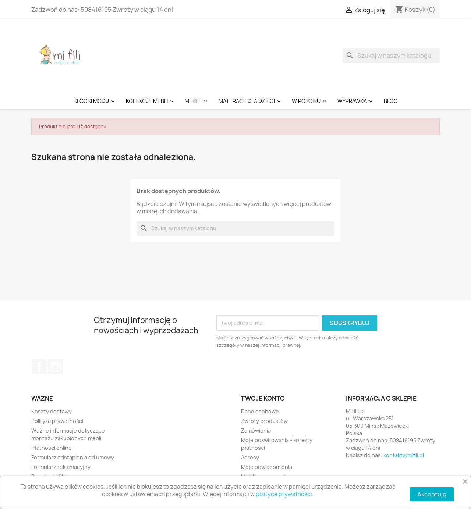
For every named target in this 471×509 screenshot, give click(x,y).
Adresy (250, 457)
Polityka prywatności (57, 420)
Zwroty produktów (264, 420)
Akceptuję (431, 494)
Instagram (55, 366)
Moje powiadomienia (266, 466)
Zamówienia (256, 430)
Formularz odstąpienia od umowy (72, 457)
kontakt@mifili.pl (403, 455)
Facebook (39, 366)
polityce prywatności (284, 494)
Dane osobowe (260, 411)
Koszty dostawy (51, 411)
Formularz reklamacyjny (61, 466)
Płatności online (51, 447)
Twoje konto (263, 398)
